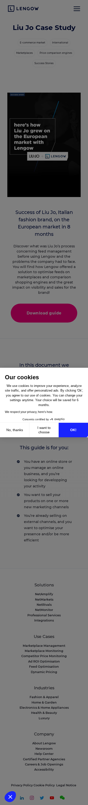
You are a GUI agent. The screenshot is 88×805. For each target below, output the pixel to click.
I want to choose (44, 430)
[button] (10, 797)
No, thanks (14, 430)
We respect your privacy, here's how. (29, 412)
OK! (73, 430)
